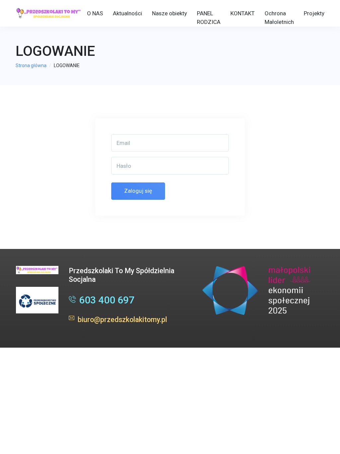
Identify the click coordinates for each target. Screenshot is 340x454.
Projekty (314, 13)
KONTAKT (242, 13)
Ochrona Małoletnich (279, 17)
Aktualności (127, 13)
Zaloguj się (138, 190)
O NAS (95, 13)
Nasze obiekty (169, 13)
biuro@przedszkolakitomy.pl (122, 319)
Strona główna (31, 65)
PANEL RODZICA (208, 17)
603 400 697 (106, 300)
